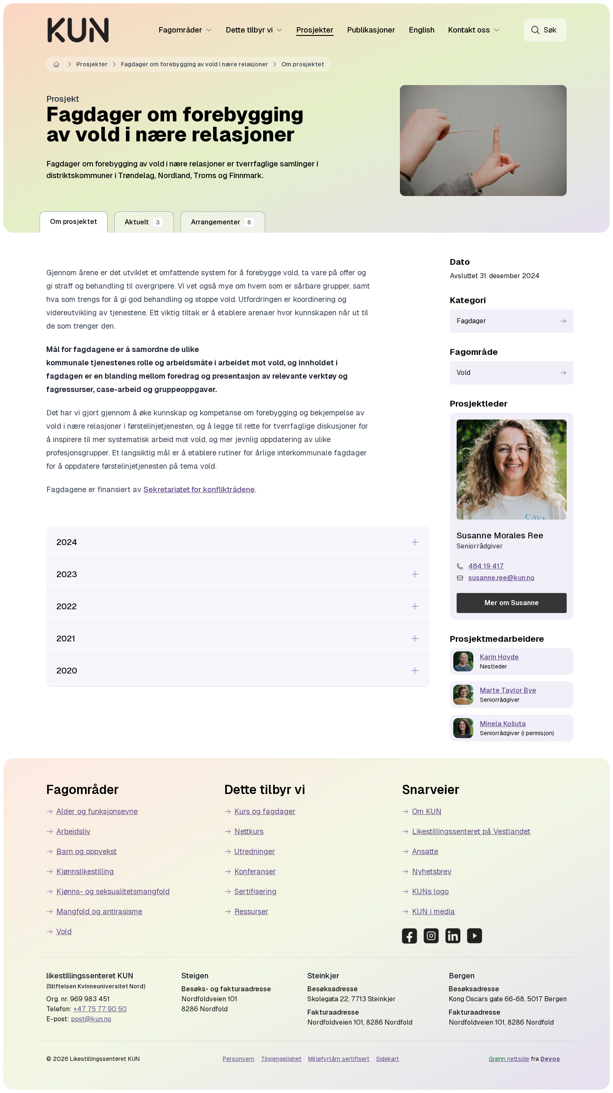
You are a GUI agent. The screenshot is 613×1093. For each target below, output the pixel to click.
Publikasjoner (371, 29)
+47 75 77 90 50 (100, 1009)
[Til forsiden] (78, 30)
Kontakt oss (469, 29)
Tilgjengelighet (281, 1058)
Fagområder (180, 29)
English (422, 29)
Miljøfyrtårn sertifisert (338, 1058)
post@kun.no (91, 1019)
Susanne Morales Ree (500, 535)
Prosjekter (315, 29)
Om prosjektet (302, 64)
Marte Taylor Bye (508, 690)
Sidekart (387, 1058)
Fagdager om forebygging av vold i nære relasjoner (194, 64)
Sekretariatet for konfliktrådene (199, 489)
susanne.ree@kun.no (501, 578)
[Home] (58, 64)
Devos (550, 1058)
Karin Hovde (499, 657)
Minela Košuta (503, 724)
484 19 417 (486, 566)
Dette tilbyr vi (249, 29)
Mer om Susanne (512, 603)
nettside (509, 1058)
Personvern (238, 1058)
